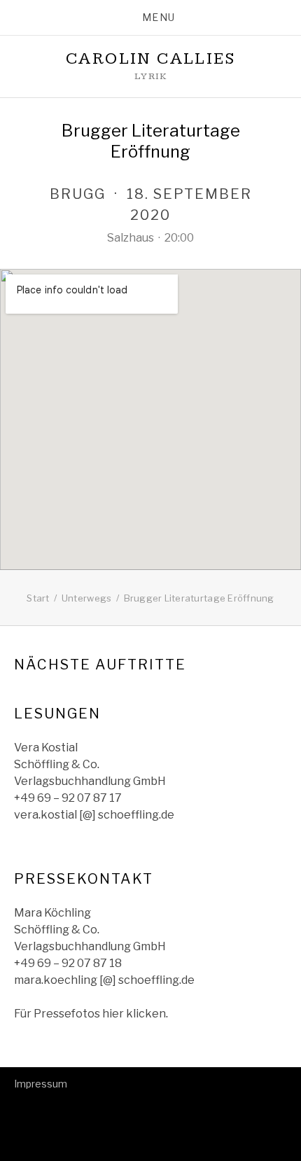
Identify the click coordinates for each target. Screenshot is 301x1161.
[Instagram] (64, 1108)
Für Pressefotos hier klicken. (91, 1013)
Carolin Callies (150, 59)
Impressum (40, 1084)
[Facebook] (42, 1108)
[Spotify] (20, 1108)
